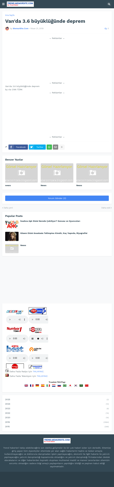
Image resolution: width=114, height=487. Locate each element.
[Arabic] (81, 386)
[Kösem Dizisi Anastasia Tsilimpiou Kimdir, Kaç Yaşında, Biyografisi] (12, 236)
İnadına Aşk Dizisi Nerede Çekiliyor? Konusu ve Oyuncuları (50, 221)
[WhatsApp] (49, 147)
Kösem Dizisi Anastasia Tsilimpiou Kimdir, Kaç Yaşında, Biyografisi (53, 233)
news (8, 185)
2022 (57, 413)
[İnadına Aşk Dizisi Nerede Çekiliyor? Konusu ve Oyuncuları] (12, 224)
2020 (57, 417)
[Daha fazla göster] (61, 147)
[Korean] (76, 386)
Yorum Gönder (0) (57, 198)
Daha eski (105, 208)
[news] (21, 173)
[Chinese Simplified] (87, 386)
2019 (57, 422)
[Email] (55, 147)
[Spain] (43, 386)
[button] (3, 4)
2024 (57, 404)
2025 (57, 399)
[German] (37, 386)
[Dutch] (54, 386)
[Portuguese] (65, 386)
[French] (32, 386)
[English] (26, 386)
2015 (57, 426)
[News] (57, 173)
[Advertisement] (57, 60)
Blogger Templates (68, 477)
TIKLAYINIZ (38, 371)
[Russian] (59, 386)
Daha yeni (8, 208)
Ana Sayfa (9, 15)
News (43, 185)
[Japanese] (70, 386)
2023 (57, 408)
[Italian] (48, 386)
